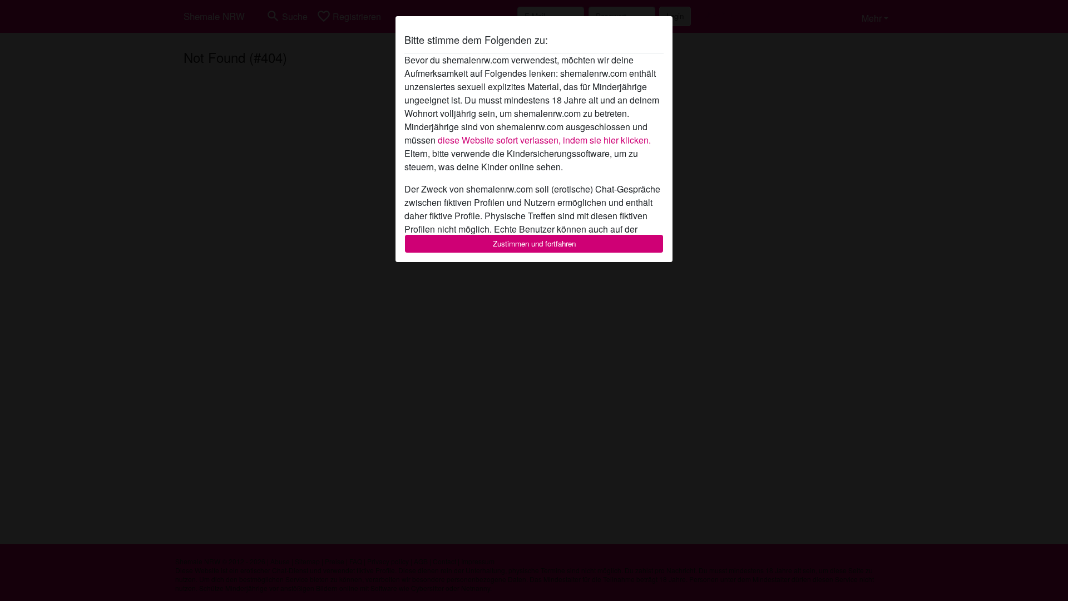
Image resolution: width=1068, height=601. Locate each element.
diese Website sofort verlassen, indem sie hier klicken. (544, 140)
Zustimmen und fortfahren (534, 243)
